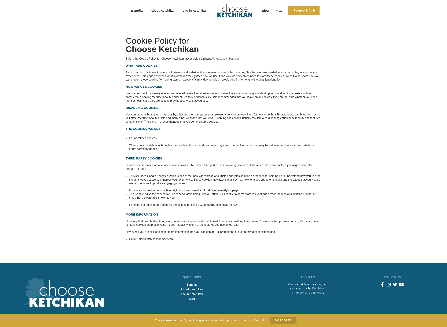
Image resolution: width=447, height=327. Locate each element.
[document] (223, 163)
